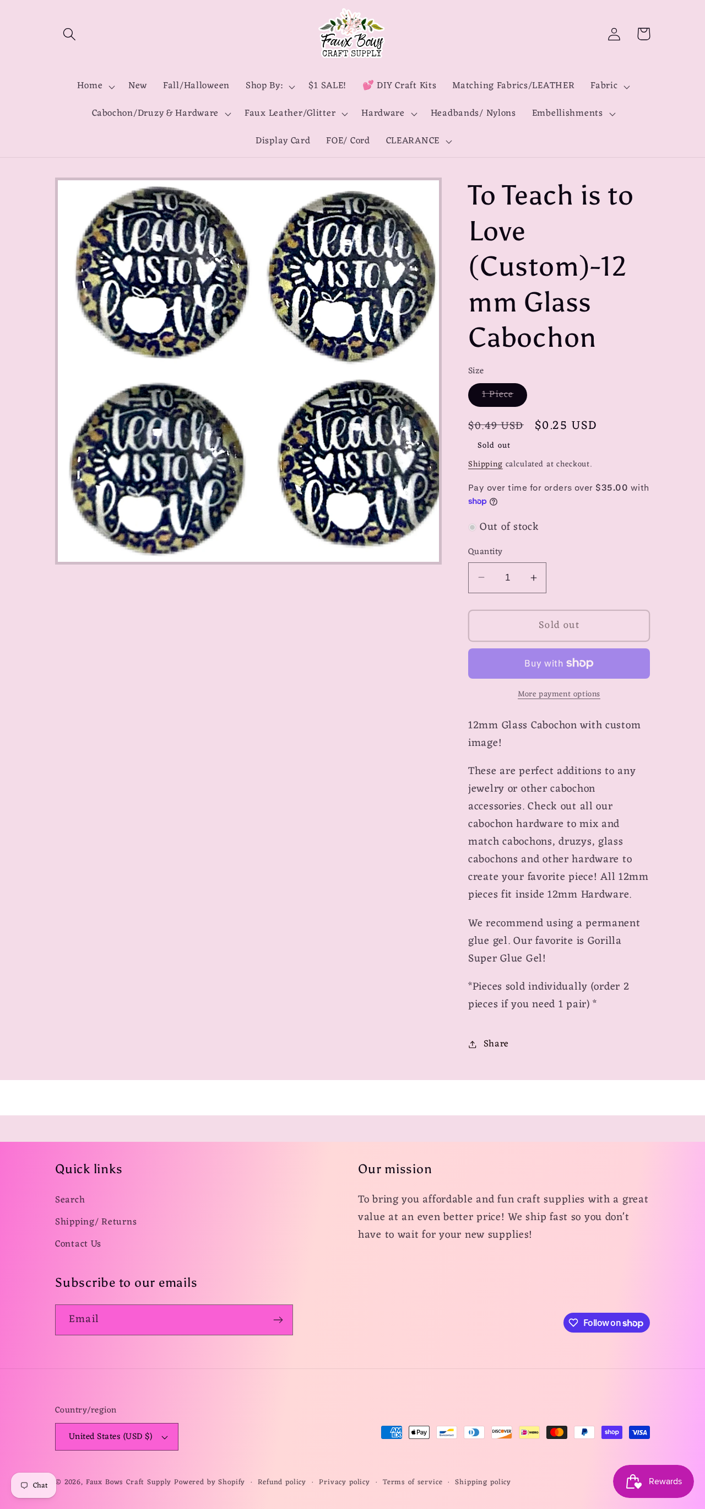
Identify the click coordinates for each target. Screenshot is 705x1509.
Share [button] (496, 1044)
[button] (69, 34)
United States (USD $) (110, 1436)
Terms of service (412, 1483)
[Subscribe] (277, 1319)
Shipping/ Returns (96, 1222)
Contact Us (78, 1244)
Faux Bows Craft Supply (128, 1482)
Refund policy (282, 1483)
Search (70, 1201)
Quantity (485, 552)
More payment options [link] (559, 694)
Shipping (485, 464)
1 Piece (504, 396)
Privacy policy (344, 1483)
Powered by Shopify (209, 1482)
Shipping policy (483, 1483)
